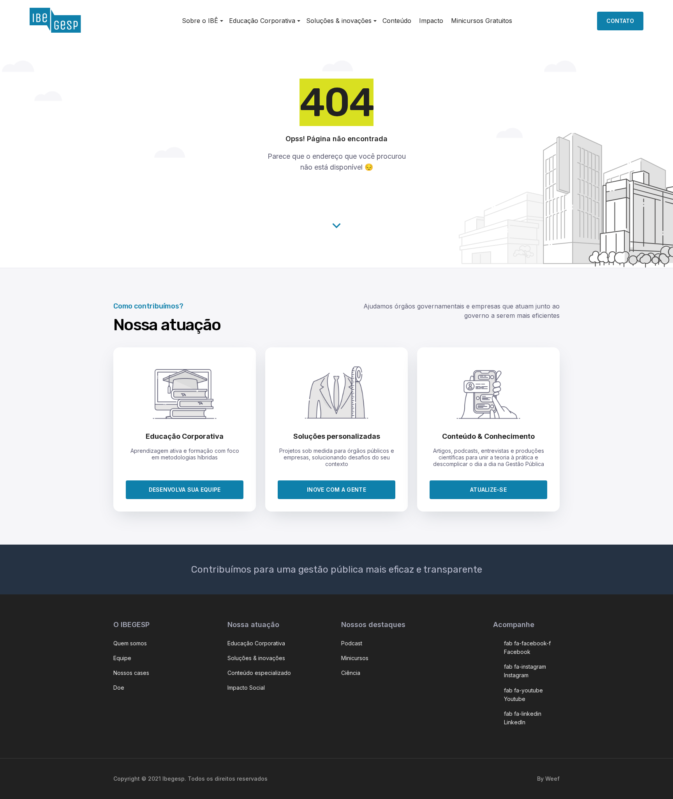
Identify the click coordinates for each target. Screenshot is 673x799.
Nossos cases (131, 672)
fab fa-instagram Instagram (525, 670)
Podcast (351, 643)
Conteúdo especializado (259, 672)
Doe (118, 687)
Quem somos (130, 643)
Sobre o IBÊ (200, 21)
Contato (620, 21)
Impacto (431, 21)
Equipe (122, 658)
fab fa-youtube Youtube (523, 694)
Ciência (350, 672)
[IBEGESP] (55, 30)
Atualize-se (488, 489)
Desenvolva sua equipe (185, 489)
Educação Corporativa (256, 643)
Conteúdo (396, 21)
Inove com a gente (336, 489)
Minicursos (354, 658)
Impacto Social (246, 687)
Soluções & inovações (339, 21)
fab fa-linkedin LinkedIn (522, 717)
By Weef (548, 778)
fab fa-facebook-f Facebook (527, 647)
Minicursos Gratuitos (481, 21)
